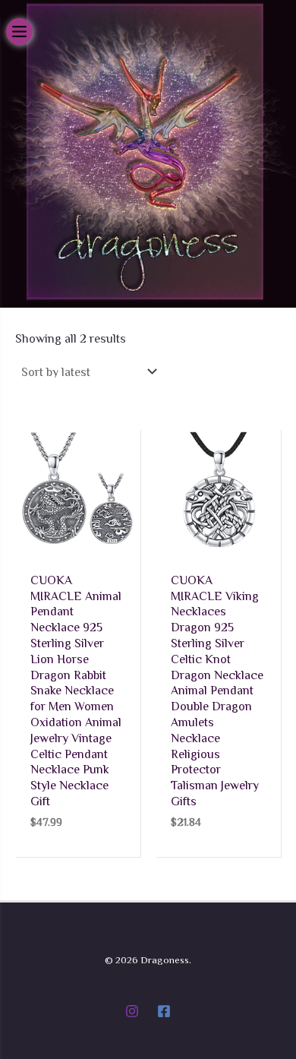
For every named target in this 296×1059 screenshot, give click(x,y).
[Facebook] (164, 1011)
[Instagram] (132, 1011)
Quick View (78, 541)
